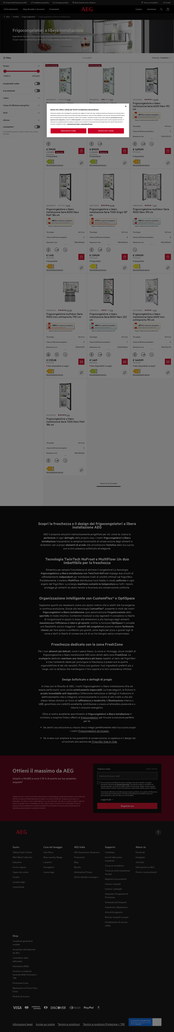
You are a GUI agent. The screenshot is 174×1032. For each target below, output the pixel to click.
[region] (87, 120)
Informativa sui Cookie (73, 124)
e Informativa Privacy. (86, 124)
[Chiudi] (126, 106)
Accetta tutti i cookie (106, 130)
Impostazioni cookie (68, 130)
